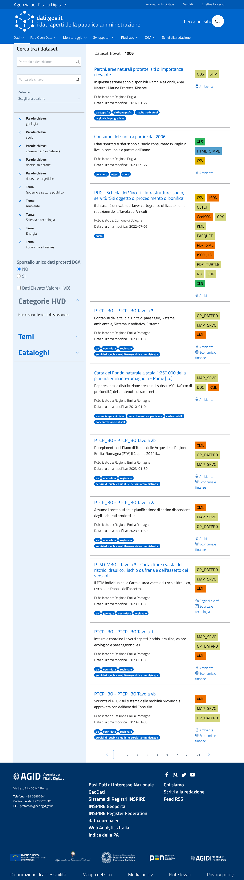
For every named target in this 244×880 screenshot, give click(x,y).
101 (197, 754)
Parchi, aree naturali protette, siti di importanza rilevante (138, 72)
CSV (200, 161)
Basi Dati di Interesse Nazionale (121, 784)
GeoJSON (204, 217)
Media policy (140, 874)
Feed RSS (173, 799)
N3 (199, 274)
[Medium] (175, 774)
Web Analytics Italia (109, 827)
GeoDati (97, 792)
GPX (220, 217)
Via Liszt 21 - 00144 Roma (30, 788)
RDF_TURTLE (208, 264)
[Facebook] (167, 774)
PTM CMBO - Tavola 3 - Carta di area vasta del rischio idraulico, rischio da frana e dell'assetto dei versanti (141, 570)
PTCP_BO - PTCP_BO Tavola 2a (125, 502)
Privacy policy (220, 874)
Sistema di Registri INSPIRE (117, 799)
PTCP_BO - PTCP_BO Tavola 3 (123, 310)
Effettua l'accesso (213, 4)
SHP (213, 74)
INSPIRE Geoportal (108, 806)
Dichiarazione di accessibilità (38, 874)
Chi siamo (174, 784)
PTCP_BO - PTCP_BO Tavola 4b (125, 693)
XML (200, 335)
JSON (213, 198)
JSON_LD (204, 255)
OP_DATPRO (207, 316)
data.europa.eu (104, 820)
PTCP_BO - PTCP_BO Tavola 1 (123, 631)
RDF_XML (205, 245)
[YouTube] (192, 774)
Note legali (180, 874)
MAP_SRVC (206, 325)
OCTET (202, 207)
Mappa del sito (97, 874)
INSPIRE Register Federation (118, 813)
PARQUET (205, 236)
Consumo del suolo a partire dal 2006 (129, 136)
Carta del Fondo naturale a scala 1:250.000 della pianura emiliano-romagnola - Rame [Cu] (140, 375)
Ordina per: (24, 92)
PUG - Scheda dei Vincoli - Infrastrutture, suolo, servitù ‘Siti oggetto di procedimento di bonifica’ (139, 195)
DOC (200, 387)
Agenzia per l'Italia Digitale (40, 4)
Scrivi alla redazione (184, 791)
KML (200, 226)
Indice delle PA (104, 834)
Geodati (188, 4)
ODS (200, 74)
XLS (200, 142)
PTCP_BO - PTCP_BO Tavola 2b (125, 440)
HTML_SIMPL (208, 151)
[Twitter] (184, 774)
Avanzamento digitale (160, 4)
